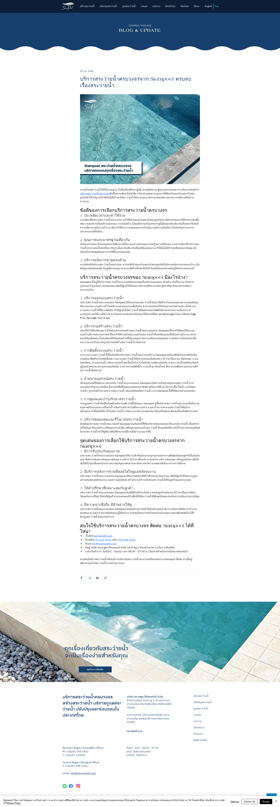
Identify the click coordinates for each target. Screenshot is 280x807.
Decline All (249, 801)
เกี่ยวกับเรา (199, 728)
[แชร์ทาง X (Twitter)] (89, 577)
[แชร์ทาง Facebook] (81, 577)
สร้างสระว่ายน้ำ (201, 696)
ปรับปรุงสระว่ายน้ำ (202, 702)
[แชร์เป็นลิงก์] (105, 577)
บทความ (197, 721)
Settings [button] (235, 801)
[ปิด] (276, 801)
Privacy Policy (13, 803)
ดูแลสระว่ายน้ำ (200, 709)
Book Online (200, 740)
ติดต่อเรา (198, 734)
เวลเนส (197, 715)
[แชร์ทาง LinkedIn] (97, 577)
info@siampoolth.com (83, 773)
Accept (265, 801)
